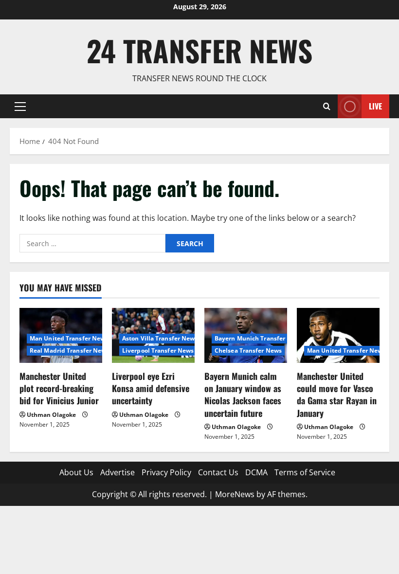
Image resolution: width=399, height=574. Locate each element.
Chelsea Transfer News (248, 350)
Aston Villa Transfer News (160, 338)
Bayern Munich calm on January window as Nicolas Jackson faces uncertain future (242, 394)
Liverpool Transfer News (158, 350)
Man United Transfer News (69, 338)
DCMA (256, 472)
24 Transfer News (199, 50)
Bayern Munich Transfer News (259, 338)
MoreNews (234, 494)
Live (375, 106)
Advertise (117, 472)
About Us (76, 472)
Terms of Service (304, 472)
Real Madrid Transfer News (69, 350)
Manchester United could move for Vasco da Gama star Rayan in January (337, 394)
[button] (20, 106)
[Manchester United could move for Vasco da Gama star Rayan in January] (338, 335)
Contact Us (218, 472)
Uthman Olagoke (51, 415)
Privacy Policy (166, 472)
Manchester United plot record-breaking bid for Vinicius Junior (59, 388)
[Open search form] (326, 106)
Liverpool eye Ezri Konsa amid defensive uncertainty (150, 388)
